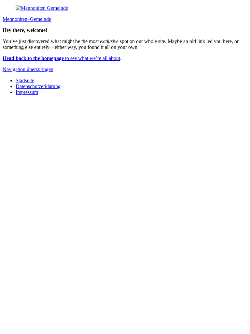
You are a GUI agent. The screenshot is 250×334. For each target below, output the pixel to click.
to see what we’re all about (61, 58)
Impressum (27, 92)
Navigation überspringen (28, 69)
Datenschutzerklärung (38, 86)
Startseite (25, 80)
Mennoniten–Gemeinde (27, 19)
